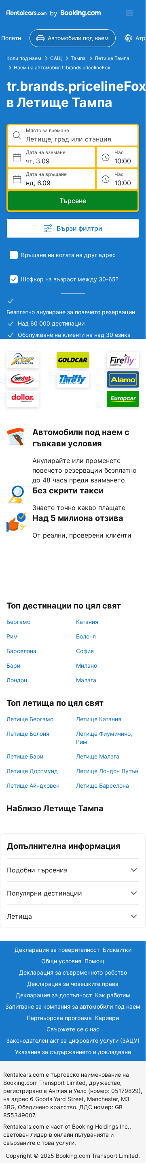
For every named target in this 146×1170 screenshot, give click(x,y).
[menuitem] (73, 38)
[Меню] (129, 13)
